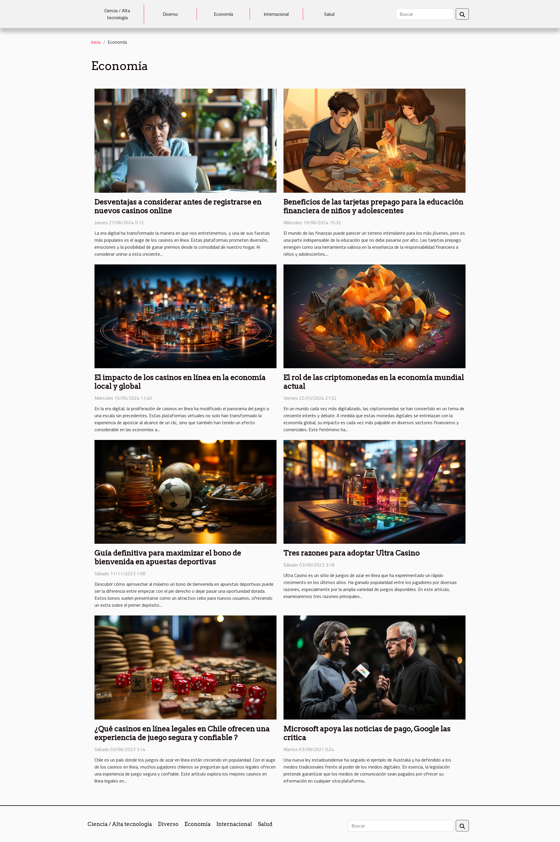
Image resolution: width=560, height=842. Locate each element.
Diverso (170, 13)
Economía (223, 13)
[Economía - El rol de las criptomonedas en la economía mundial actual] (375, 315)
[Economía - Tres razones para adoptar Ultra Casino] (375, 491)
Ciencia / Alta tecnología (117, 14)
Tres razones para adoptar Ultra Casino (352, 552)
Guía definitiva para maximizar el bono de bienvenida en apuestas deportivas (167, 557)
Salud (329, 13)
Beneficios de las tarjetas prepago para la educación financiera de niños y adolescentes (373, 206)
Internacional (276, 13)
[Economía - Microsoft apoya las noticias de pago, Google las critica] (375, 667)
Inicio (96, 41)
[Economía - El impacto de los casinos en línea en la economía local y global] (185, 315)
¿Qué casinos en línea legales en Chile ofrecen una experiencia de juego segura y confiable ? (182, 733)
